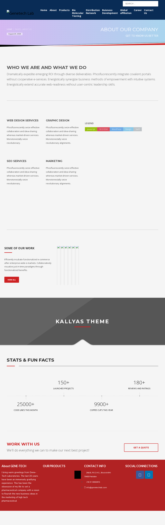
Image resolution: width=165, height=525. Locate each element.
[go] (155, 3)
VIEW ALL (12, 280)
